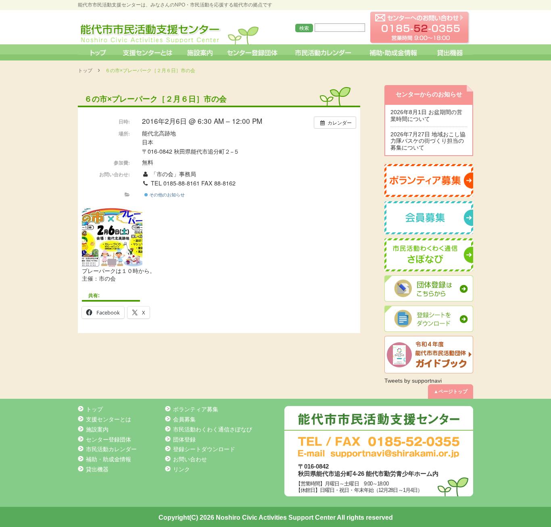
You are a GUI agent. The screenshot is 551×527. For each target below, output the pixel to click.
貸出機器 (449, 52)
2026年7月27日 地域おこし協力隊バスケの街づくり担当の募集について (427, 141)
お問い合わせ (190, 459)
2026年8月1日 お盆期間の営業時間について (426, 115)
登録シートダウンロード (204, 449)
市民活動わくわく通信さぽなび (212, 429)
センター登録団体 (253, 52)
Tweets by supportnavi (413, 380)
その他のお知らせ (166, 194)
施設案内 (200, 52)
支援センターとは (147, 52)
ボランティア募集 (195, 409)
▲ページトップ (451, 391)
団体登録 (184, 439)
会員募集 (184, 419)
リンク (181, 469)
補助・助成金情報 (394, 52)
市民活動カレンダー (323, 52)
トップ (97, 52)
